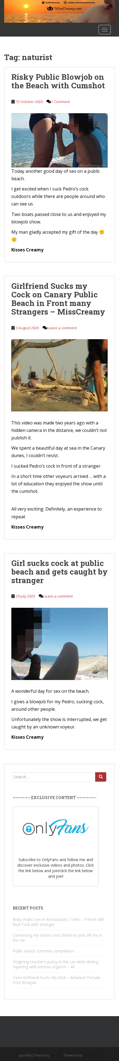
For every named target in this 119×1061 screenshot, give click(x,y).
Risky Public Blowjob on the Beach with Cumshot (58, 81)
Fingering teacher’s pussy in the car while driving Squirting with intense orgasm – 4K (55, 964)
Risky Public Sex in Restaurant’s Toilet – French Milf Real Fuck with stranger (58, 922)
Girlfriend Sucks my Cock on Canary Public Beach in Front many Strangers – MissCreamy (58, 298)
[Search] (100, 777)
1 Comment (60, 101)
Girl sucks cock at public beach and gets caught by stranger (59, 571)
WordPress (92, 1055)
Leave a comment (62, 327)
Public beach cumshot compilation (43, 951)
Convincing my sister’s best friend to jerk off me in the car (57, 938)
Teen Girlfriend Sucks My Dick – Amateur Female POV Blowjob (56, 980)
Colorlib (56, 1055)
